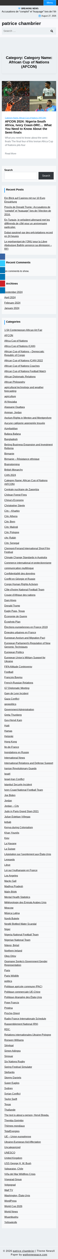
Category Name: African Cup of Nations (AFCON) (25, 118)
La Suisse (9, 849)
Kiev (6, 838)
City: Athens (10, 516)
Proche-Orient (12, 1013)
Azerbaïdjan (11, 428)
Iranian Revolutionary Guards (20, 768)
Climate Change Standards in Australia (25, 557)
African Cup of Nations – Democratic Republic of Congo (24, 353)
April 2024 (10, 297)
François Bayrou (13, 677)
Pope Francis (11, 1002)
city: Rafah (10, 537)
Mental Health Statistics (17, 897)
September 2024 (13, 292)
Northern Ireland (13, 950)
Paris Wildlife (11, 975)
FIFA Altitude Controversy (18, 666)
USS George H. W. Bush (17, 1163)
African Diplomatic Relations (20, 376)
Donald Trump (12, 605)
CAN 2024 (10, 475)
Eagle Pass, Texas (14, 611)
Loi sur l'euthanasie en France (20, 870)
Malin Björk (10, 891)
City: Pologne (11, 532)
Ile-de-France (11, 747)
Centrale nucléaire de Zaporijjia (21, 489)
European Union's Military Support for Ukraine (24, 659)
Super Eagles (11, 1083)
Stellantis (9, 1072)
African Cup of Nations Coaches (22, 366)
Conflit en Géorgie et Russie (19, 579)
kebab (7, 822)
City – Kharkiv (12, 511)
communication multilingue (19, 568)
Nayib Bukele (11, 918)
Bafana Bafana (12, 434)
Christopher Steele (14, 505)
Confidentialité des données (19, 573)
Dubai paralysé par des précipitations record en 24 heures (28, 234)
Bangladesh (11, 439)
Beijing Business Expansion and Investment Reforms (28, 446)
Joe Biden (9, 795)
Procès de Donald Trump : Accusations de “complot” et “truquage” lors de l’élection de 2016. (27, 211)
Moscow (8, 908)
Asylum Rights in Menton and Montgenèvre (28, 418)
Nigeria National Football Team (21, 934)
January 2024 (11, 308)
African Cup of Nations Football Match (25, 371)
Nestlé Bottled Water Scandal (20, 924)
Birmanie (9, 453)
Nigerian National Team (17, 940)
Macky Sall (10, 881)
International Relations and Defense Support (28, 763)
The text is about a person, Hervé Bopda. (26, 1115)
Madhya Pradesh (13, 886)
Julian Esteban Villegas (17, 816)
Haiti (6, 725)
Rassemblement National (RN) (21, 1024)
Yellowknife (10, 1222)
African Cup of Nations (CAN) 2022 (23, 360)
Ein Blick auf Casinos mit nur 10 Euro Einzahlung (24, 200)
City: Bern (9, 521)
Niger (7, 929)
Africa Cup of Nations (16, 340)
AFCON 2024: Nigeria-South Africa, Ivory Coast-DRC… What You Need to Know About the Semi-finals (28, 127)
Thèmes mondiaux (14, 1126)
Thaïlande (9, 1109)
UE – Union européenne (17, 1136)
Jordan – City (11, 806)
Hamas (8, 731)
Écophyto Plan (12, 621)
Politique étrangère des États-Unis (23, 997)
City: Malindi (11, 527)
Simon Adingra (12, 1051)
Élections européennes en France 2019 (26, 627)
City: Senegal (11, 543)
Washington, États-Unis (17, 1195)
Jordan (8, 800)
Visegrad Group (13, 1179)
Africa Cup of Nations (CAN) (19, 346)
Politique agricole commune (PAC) (23, 986)
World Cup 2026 (13, 1206)
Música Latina (12, 913)
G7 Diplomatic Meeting (16, 688)
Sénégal (9, 1045)
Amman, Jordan (13, 412)
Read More (10, 153)
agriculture (10, 396)
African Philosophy (14, 382)
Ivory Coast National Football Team (23, 790)
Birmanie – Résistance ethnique (21, 459)
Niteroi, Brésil (11, 945)
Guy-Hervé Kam (13, 720)
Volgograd (10, 1185)
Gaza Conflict (11, 698)
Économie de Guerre (15, 616)
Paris (7, 970)
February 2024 (12, 303)
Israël (7, 774)
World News (11, 1211)
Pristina (8, 1008)
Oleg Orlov (10, 956)
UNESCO (9, 1152)
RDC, (7, 1029)
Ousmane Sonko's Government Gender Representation (25, 963)
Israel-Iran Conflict (14, 779)
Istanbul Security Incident (18, 784)
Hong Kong (10, 741)
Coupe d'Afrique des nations (19, 595)
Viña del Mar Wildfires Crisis (19, 1174)
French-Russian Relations (18, 682)
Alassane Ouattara (14, 407)
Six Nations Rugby (14, 1061)
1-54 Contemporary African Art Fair (23, 330)
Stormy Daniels (12, 1077)
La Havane (10, 843)
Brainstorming (12, 464)
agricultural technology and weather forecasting (23, 389)
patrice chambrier (21, 23)
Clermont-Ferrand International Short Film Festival (27, 550)
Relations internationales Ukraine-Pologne (27, 1034)
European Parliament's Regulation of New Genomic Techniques (27, 645)
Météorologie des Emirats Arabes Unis (25, 902)
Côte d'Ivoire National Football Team (24, 589)
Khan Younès (11, 832)
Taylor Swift (10, 1099)
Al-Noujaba (10, 401)
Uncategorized (12, 1147)
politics (8, 981)
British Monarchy (13, 469)
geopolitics (10, 704)
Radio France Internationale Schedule (25, 1018)
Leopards (9, 859)
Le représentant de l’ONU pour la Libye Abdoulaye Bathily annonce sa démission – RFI (28, 245)
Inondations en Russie (16, 752)
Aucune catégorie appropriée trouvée (24, 423)
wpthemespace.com (35, 1254)
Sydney (8, 1088)
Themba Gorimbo (14, 1120)
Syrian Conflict (12, 1093)
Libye (7, 865)
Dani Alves (10, 600)
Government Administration (19, 709)
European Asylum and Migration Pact (24, 638)
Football (8, 672)
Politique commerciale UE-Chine (22, 992)
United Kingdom (13, 1158)
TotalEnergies (11, 1131)
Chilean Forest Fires (15, 495)
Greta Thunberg (13, 715)
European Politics (14, 652)
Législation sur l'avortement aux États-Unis (27, 854)
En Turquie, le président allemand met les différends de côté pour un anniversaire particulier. (27, 223)
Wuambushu (11, 1217)
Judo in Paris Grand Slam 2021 (21, 811)
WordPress (10, 1201)
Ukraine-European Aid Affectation (22, 1142)
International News (14, 757)
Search (8, 170)
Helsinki (8, 736)
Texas (7, 1104)
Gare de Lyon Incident (16, 693)
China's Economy (14, 500)
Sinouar (8, 1056)
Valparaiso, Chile (13, 1168)
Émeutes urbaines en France (20, 632)
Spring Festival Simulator (18, 1067)
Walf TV (8, 1190)
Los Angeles (11, 875)
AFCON (8, 335)
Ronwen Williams (14, 1040)
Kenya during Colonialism (18, 827)
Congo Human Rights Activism (21, 584)
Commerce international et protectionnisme (27, 563)
